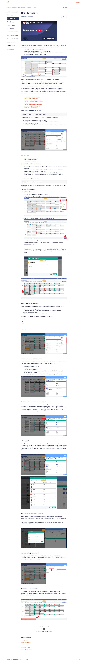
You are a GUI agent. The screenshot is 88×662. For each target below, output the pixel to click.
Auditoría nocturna (11, 25)
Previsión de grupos (11, 21)
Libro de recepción (11, 28)
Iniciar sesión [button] (77, 2)
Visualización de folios (26, 642)
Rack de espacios (11, 18)
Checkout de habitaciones (12, 38)
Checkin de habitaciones (12, 35)
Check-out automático (12, 42)
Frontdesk (29, 7)
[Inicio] (8, 2)
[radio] (41, 629)
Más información (10, 49)
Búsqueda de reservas (12, 15)
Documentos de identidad (12, 31)
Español (78, 659)
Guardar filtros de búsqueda (11, 46)
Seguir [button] (64, 16)
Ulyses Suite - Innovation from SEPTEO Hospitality (16, 7)
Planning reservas (25, 640)
